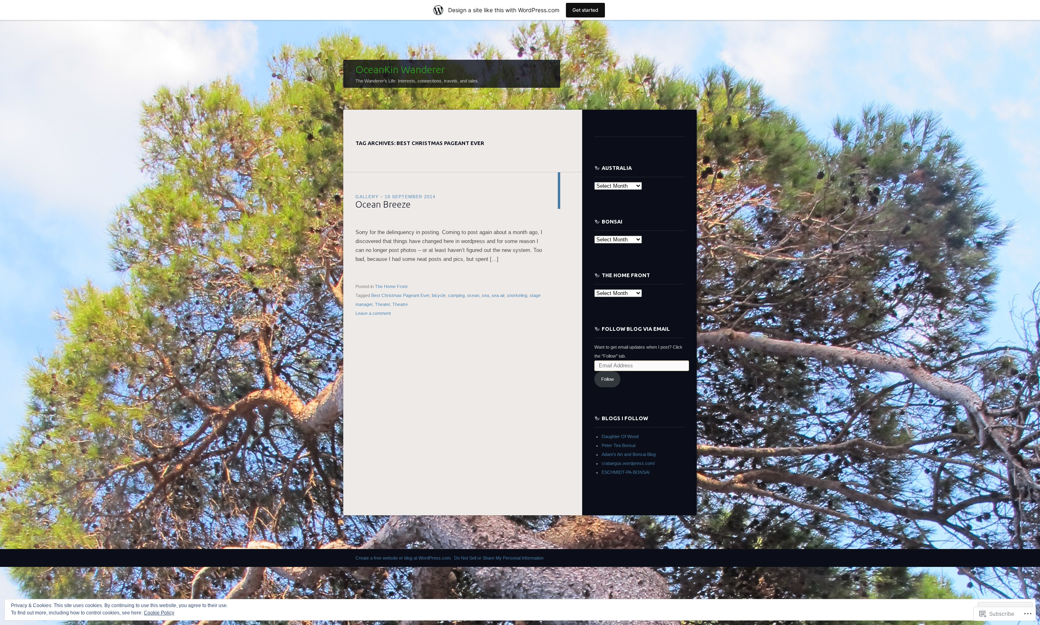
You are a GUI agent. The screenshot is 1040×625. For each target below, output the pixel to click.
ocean (473, 295)
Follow (607, 379)
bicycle (439, 295)
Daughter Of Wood (620, 436)
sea (485, 295)
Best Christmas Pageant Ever (400, 295)
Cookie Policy (159, 613)
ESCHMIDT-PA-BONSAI (626, 472)
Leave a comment (373, 313)
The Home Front (391, 286)
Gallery (367, 196)
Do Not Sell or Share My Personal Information (499, 558)
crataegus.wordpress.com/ (628, 463)
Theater (382, 304)
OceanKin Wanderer (400, 69)
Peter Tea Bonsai (618, 445)
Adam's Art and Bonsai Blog (629, 454)
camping (456, 295)
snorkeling (517, 295)
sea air (498, 295)
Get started (585, 10)
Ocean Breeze (383, 204)
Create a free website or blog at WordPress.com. (403, 558)
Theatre (400, 304)
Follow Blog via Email (636, 329)
